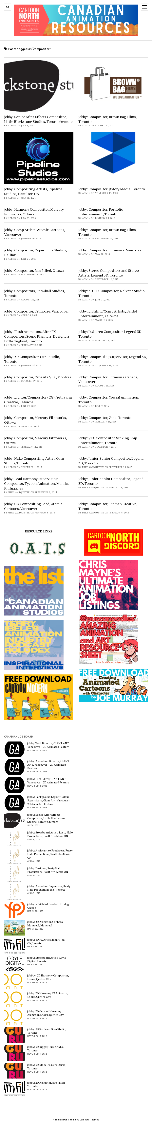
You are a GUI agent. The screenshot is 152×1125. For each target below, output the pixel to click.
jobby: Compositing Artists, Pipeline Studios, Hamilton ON (33, 191)
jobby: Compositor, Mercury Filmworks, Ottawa (35, 420)
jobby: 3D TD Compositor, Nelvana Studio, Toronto (111, 293)
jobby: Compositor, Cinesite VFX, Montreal (38, 377)
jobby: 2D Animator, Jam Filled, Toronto (46, 1084)
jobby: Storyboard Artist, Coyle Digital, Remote (46, 959)
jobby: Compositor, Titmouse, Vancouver (110, 250)
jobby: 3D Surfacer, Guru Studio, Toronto (46, 1030)
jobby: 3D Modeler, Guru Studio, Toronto (46, 1066)
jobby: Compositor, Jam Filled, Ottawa (34, 270)
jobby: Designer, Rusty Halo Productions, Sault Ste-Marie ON (47, 870)
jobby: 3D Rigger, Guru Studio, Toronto (45, 1048)
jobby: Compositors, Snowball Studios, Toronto (34, 293)
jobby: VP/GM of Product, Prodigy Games (48, 905)
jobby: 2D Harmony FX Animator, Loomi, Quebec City (47, 995)
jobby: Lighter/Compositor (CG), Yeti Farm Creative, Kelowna (38, 399)
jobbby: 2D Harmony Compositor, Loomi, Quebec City (48, 977)
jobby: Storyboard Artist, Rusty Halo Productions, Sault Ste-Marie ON (50, 834)
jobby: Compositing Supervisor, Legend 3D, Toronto (112, 359)
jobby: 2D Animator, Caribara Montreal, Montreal (45, 923)
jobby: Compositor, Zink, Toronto (104, 417)
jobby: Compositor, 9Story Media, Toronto (111, 189)
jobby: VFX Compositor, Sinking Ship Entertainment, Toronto (107, 440)
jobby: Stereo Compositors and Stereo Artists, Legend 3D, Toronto (108, 272)
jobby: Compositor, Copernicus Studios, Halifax (35, 252)
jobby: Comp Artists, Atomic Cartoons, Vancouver (34, 232)
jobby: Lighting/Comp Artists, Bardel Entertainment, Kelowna (107, 313)
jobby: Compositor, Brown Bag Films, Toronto (107, 119)
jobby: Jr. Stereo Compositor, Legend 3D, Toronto (110, 334)
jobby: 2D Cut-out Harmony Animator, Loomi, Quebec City (45, 1013)
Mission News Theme (64, 1119)
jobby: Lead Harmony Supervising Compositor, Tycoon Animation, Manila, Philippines (36, 483)
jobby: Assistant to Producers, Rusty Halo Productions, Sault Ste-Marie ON (50, 854)
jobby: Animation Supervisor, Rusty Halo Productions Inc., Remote (48, 887)
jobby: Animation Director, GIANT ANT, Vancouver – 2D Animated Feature (48, 764)
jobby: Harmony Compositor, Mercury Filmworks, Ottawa (34, 211)
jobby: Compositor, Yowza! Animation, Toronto (108, 399)
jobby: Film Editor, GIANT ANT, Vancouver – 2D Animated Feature (48, 780)
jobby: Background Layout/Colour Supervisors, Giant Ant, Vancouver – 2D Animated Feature (49, 800)
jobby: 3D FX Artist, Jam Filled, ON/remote (46, 941)
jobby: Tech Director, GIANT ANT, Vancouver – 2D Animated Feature (48, 745)
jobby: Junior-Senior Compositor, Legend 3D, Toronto (110, 460)
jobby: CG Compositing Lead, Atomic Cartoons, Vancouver (33, 506)
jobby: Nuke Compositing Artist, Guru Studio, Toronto (34, 460)
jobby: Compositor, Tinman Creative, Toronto (107, 506)
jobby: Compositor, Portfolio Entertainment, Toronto (100, 211)
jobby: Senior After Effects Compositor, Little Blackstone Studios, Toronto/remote (38, 119)
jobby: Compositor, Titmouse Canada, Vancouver (108, 379)
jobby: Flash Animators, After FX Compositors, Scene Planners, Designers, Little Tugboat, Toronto (37, 336)
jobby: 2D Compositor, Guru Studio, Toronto (32, 359)
